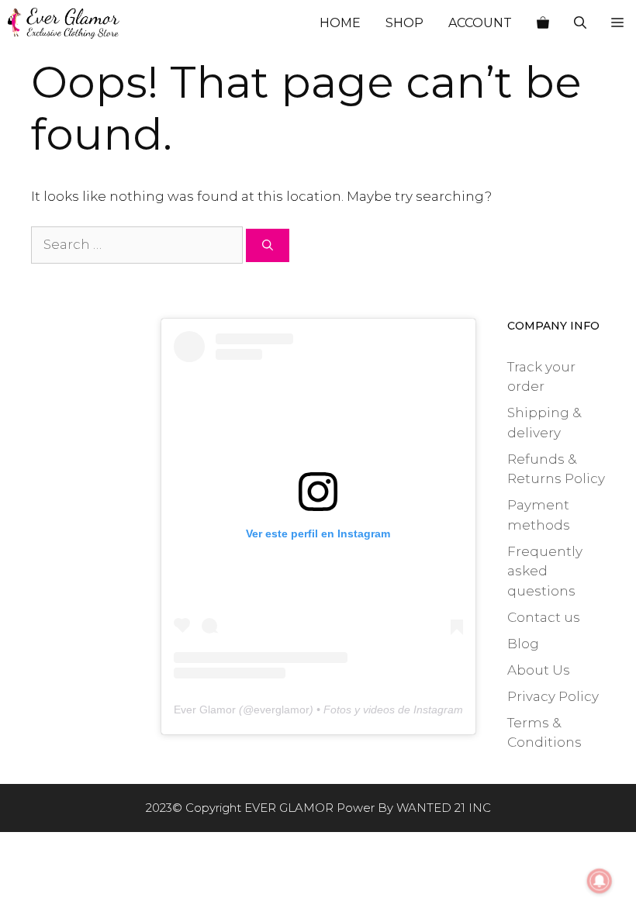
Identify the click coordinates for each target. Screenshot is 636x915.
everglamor (281, 709)
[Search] (267, 245)
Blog (523, 643)
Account (480, 23)
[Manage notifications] (599, 880)
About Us (538, 670)
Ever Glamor (205, 709)
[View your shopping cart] (543, 23)
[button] (617, 23)
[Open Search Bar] (580, 23)
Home (340, 23)
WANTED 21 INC (443, 807)
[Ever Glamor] (63, 23)
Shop (404, 23)
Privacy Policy (553, 696)
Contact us (543, 617)
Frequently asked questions (544, 571)
